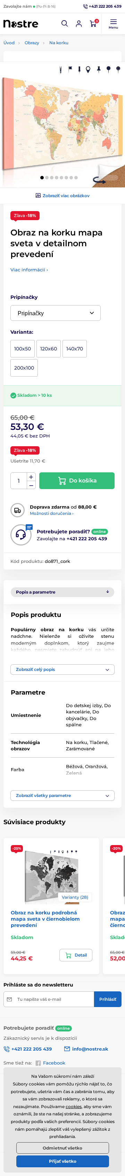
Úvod (9, 42)
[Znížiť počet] (31, 485)
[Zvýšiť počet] (31, 477)
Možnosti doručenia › (52, 513)
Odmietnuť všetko (62, 1148)
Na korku (58, 42)
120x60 (48, 349)
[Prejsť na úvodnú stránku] (20, 24)
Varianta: (21, 332)
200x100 (24, 368)
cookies (74, 1106)
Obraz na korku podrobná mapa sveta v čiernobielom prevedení (45, 919)
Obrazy (32, 42)
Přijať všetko (62, 1161)
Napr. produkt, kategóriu (48, 54)
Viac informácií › (29, 269)
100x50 (22, 349)
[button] (65, 23)
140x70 (74, 349)
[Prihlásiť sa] (79, 23)
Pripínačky (24, 297)
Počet (19, 481)
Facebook (54, 1063)
